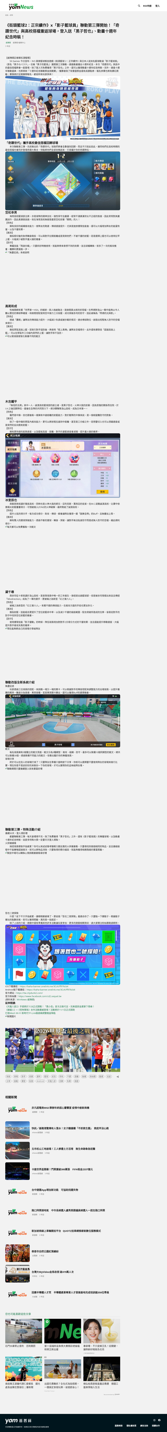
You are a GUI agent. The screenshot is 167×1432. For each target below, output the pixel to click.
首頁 (6, 15)
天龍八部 (52, 1081)
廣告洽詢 (144, 1425)
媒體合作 (156, 1425)
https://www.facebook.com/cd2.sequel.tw (39, 996)
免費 (69, 1081)
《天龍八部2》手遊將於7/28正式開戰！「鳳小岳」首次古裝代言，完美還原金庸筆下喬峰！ (50, 1006)
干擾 (69, 1076)
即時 (11, 15)
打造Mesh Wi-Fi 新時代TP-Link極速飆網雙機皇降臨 (30, 1013)
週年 (39, 1076)
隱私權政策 (131, 1425)
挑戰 (16, 1081)
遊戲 (76, 1081)
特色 (61, 1076)
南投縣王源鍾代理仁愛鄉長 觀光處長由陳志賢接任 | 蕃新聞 (22, 1385)
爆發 (23, 1081)
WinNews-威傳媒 (25, 999)
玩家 (109, 1076)
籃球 (46, 1076)
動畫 (101, 1076)
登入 (157, 5)
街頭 (31, 1081)
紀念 (54, 1076)
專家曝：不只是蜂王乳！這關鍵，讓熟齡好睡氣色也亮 (100, 1347)
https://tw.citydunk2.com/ (29, 992)
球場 (16, 1076)
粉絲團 (93, 1076)
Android (40, 1081)
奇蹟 (31, 1076)
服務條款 (119, 1425)
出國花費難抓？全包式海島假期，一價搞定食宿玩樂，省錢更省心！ (61, 1385)
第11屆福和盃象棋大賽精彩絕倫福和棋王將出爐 (62, 1347)
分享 (8, 1081)
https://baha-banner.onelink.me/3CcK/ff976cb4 (44, 986)
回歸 (61, 1081)
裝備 (84, 1076)
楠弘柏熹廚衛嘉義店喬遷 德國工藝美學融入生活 (100, 1385)
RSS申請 (147, 5)
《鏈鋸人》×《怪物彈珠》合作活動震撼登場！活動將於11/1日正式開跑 (40, 1009)
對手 (23, 1076)
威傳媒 (8, 42)
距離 (76, 1076)
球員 (8, 1076)
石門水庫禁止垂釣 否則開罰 (20, 1346)
